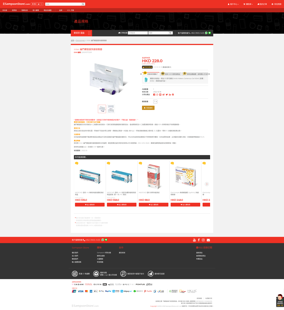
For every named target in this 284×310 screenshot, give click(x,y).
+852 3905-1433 (197, 33)
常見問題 (100, 262)
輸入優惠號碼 (76, 262)
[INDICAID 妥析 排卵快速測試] (153, 176)
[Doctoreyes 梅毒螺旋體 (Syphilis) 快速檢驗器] (185, 176)
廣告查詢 (122, 253)
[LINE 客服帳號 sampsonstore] (209, 32)
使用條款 (199, 298)
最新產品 (199, 253)
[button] (207, 184)
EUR (148, 64)
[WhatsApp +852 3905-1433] (206, 32)
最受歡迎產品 (201, 256)
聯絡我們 (75, 259)
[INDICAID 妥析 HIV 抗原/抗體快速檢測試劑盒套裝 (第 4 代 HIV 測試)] (121, 176)
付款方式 (74, 288)
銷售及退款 (101, 256)
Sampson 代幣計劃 (104, 253)
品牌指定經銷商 (76, 282)
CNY (152, 64)
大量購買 (100, 259)
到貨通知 (149, 108)
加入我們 (75, 256)
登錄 (82, 33)
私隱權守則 (208, 298)
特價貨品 (199, 259)
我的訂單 (263, 4)
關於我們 (75, 253)
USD (144, 64)
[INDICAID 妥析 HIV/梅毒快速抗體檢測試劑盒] (89, 176)
